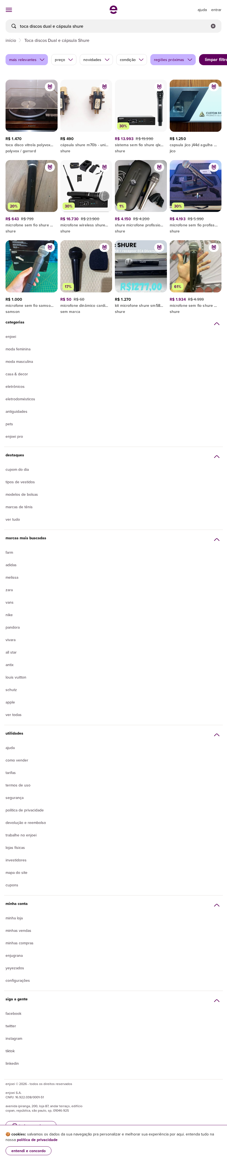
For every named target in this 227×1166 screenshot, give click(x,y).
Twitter (11, 1026)
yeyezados (15, 968)
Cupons (12, 885)
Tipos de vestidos (20, 482)
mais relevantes (23, 59)
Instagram (14, 1038)
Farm (9, 552)
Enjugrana (14, 955)
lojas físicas (15, 847)
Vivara (11, 640)
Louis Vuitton (16, 677)
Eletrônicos (15, 386)
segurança (15, 797)
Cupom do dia (17, 469)
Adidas (11, 565)
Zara (9, 590)
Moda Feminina (18, 349)
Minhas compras (19, 943)
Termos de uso (18, 785)
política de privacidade (37, 1139)
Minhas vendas (18, 930)
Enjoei (11, 336)
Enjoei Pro (14, 436)
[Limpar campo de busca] (213, 26)
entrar (216, 9)
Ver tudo (13, 519)
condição (128, 59)
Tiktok (10, 1051)
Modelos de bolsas (22, 494)
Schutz (11, 689)
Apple (10, 702)
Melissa (12, 577)
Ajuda (10, 747)
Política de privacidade (25, 810)
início (11, 40)
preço (60, 59)
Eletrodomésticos (20, 399)
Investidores (16, 860)
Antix (10, 664)
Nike (9, 615)
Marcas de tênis (19, 507)
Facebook (13, 1013)
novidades (92, 59)
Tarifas (11, 772)
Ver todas (14, 714)
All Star (11, 652)
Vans (10, 602)
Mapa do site (16, 872)
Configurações (18, 980)
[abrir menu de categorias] (9, 9)
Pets (9, 424)
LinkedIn (12, 1063)
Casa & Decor (17, 374)
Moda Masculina (19, 361)
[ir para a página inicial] (113, 12)
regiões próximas (169, 59)
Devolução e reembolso (26, 822)
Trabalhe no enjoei (21, 835)
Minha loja (14, 918)
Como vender (17, 760)
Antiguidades (16, 411)
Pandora (13, 627)
